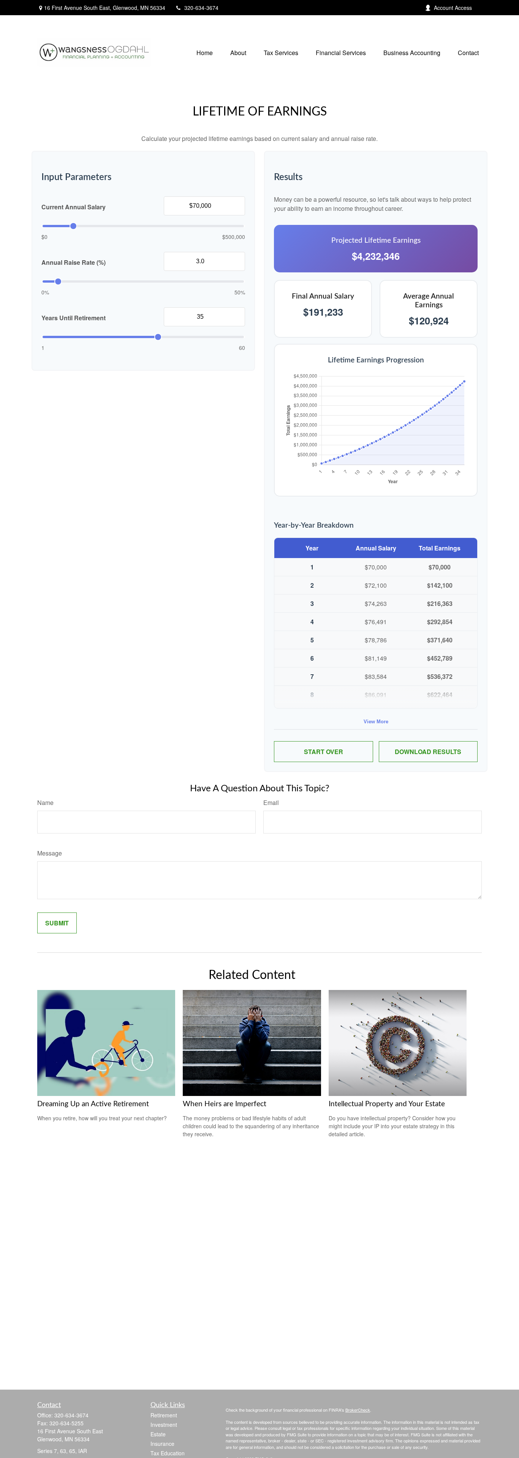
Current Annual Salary (73, 206)
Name (45, 802)
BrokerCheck (357, 1410)
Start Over (323, 751)
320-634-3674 (201, 7)
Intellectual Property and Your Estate (387, 1104)
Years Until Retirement (73, 317)
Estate (158, 1434)
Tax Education (167, 1453)
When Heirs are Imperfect (224, 1104)
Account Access (453, 7)
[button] (204, 52)
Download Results (428, 751)
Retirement (163, 1415)
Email (271, 802)
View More (376, 721)
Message (49, 853)
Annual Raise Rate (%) (73, 262)
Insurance (162, 1443)
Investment (163, 1424)
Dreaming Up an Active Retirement (93, 1104)
